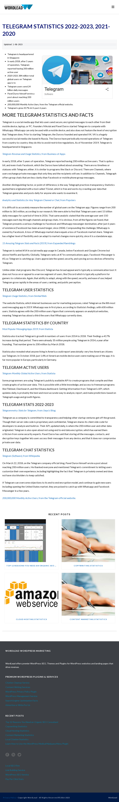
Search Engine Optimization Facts (21, 700)
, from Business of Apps (33, 153)
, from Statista (27, 328)
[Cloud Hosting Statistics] (31, 594)
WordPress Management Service (21, 696)
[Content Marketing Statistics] (88, 594)
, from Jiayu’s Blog (29, 410)
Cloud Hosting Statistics (31, 619)
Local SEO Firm (12, 765)
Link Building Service (15, 770)
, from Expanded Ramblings (38, 243)
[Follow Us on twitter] (19, 755)
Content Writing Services (17, 687)
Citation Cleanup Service (17, 682)
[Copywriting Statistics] (88, 540)
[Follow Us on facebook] (7, 755)
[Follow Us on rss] (13, 755)
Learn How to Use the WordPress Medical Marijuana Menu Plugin (36, 743)
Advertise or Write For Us (17, 705)
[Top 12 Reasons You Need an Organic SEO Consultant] (31, 540)
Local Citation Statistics (17, 739)
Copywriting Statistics (88, 565)
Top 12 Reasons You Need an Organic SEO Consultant (32, 565)
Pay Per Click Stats (14, 779)
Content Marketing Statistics (88, 619)
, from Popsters (39, 200)
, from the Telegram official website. (39, 497)
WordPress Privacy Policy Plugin (21, 691)
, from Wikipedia (21, 455)
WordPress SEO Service (17, 774)
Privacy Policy (9, 798)
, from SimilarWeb (24, 295)
